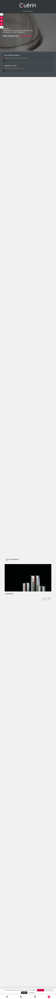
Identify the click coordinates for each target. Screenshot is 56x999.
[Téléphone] (21, 997)
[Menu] (7, 997)
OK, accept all (41, 990)
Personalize (24, 992)
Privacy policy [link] (32, 992)
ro (29, 11)
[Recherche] (35, 997)
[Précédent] (44, 599)
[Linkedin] (49, 997)
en (26, 11)
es (32, 11)
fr (23, 11)
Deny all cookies (49, 990)
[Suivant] (48, 599)
